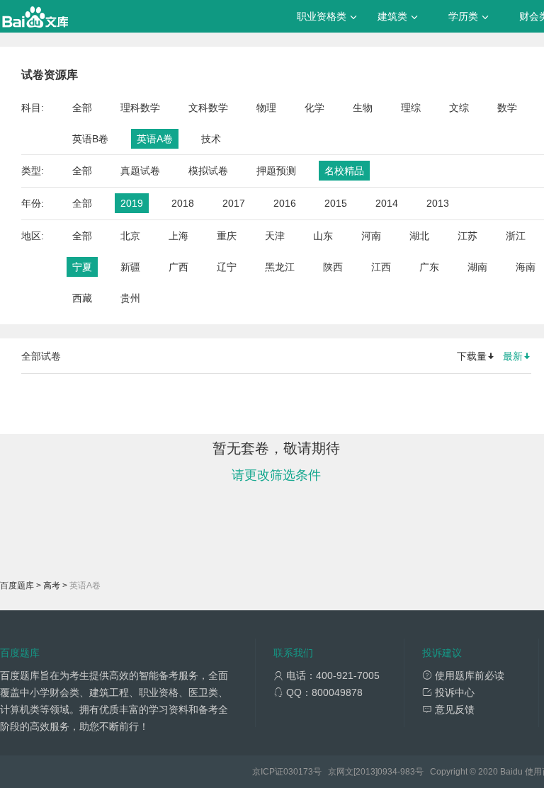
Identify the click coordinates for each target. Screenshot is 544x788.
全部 (82, 107)
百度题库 (17, 585)
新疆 (130, 267)
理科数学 (140, 107)
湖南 (477, 267)
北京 (130, 235)
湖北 (419, 235)
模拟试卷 (208, 170)
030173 (298, 772)
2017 (233, 203)
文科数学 (208, 107)
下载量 (472, 356)
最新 (513, 356)
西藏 (82, 298)
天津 (275, 235)
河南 (371, 235)
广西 (178, 267)
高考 (51, 585)
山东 (323, 235)
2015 (335, 203)
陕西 (333, 267)
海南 (526, 267)
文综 (459, 107)
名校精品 (344, 170)
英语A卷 (155, 138)
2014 (386, 203)
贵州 (130, 298)
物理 (266, 107)
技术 (211, 138)
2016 (284, 203)
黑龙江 (280, 267)
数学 (507, 107)
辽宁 (227, 267)
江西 (381, 267)
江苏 (467, 235)
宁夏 (82, 267)
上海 (178, 235)
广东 (429, 267)
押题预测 (276, 170)
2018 (182, 203)
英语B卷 (90, 138)
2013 (437, 203)
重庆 (227, 235)
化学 (314, 107)
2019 (131, 203)
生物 (363, 107)
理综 (411, 107)
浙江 (516, 235)
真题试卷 (140, 170)
